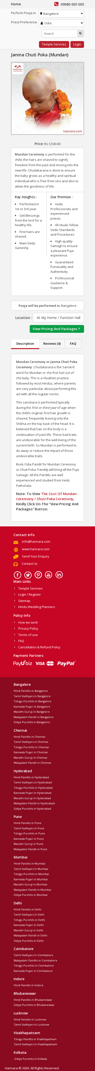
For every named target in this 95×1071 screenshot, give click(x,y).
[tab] (25, 344)
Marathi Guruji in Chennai (30, 757)
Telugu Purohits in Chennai (31, 747)
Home (16, 4)
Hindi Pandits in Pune (27, 823)
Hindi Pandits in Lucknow (30, 1019)
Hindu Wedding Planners (36, 607)
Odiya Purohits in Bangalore (32, 722)
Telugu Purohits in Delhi (29, 920)
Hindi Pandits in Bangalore (31, 691)
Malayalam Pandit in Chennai (32, 762)
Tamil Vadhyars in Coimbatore (33, 955)
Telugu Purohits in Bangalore (32, 701)
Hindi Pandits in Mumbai (29, 863)
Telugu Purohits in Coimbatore (34, 965)
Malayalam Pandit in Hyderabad (34, 803)
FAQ (73, 343)
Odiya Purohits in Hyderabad (32, 808)
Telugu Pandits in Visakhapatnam (35, 1039)
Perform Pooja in (23, 13)
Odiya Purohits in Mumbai (31, 895)
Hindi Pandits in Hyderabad (31, 777)
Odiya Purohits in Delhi (29, 940)
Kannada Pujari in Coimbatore (33, 971)
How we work (28, 622)
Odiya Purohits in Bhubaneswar (34, 1005)
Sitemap (24, 601)
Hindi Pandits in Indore (28, 985)
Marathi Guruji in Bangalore (32, 711)
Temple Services (54, 44)
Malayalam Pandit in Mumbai (32, 889)
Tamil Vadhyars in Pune (29, 828)
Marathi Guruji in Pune (28, 844)
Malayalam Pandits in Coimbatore (35, 960)
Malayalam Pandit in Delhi (30, 935)
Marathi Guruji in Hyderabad (32, 798)
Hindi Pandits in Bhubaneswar (33, 1000)
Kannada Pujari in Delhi (29, 925)
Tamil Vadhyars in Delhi (29, 914)
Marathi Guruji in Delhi (28, 930)
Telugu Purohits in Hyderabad (33, 787)
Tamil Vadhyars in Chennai (31, 742)
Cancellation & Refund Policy (39, 647)
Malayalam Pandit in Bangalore (34, 717)
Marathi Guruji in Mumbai (30, 884)
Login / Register (29, 594)
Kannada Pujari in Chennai (31, 752)
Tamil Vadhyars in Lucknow (31, 1024)
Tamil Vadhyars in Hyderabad (33, 782)
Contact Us (30, 563)
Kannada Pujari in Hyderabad (32, 793)
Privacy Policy (28, 628)
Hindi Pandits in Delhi (27, 909)
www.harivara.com (35, 549)
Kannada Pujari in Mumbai (31, 879)
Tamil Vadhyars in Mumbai (31, 869)
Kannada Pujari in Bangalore (32, 706)
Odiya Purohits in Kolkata (30, 1059)
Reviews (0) (52, 343)
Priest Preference (24, 22)
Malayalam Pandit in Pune (30, 849)
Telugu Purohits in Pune (29, 833)
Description (25, 343)
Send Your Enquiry (35, 556)
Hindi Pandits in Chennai (29, 736)
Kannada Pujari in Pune (29, 838)
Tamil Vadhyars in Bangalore (32, 696)
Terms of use (28, 635)
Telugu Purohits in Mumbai (31, 874)
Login (77, 44)
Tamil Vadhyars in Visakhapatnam (35, 1044)
